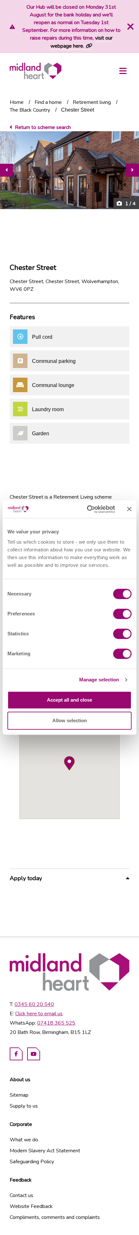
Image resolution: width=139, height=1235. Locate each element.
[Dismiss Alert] (129, 27)
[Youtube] (33, 1053)
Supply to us (24, 1106)
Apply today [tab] (26, 878)
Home (17, 102)
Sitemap (19, 1095)
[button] (69, 763)
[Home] (35, 71)
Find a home (48, 102)
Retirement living (92, 102)
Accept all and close (69, 700)
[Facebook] (16, 1053)
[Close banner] (129, 509)
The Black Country (30, 110)
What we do (24, 1139)
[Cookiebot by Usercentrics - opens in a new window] (87, 509)
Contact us (21, 1195)
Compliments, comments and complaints (55, 1217)
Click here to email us (39, 1013)
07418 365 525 (56, 1023)
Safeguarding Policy (32, 1161)
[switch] (122, 614)
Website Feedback (31, 1206)
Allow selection (69, 720)
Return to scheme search (43, 127)
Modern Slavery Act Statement (45, 1150)
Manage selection (99, 679)
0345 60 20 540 (34, 1004)
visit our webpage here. (81, 42)
